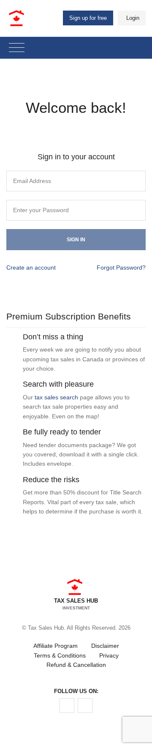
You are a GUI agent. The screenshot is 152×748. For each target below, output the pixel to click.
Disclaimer (105, 645)
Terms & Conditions (60, 655)
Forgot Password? (121, 267)
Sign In (76, 240)
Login (132, 18)
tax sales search (56, 397)
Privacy (109, 655)
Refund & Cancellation (76, 664)
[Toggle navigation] (16, 48)
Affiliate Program (55, 645)
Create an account (31, 267)
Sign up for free (88, 18)
